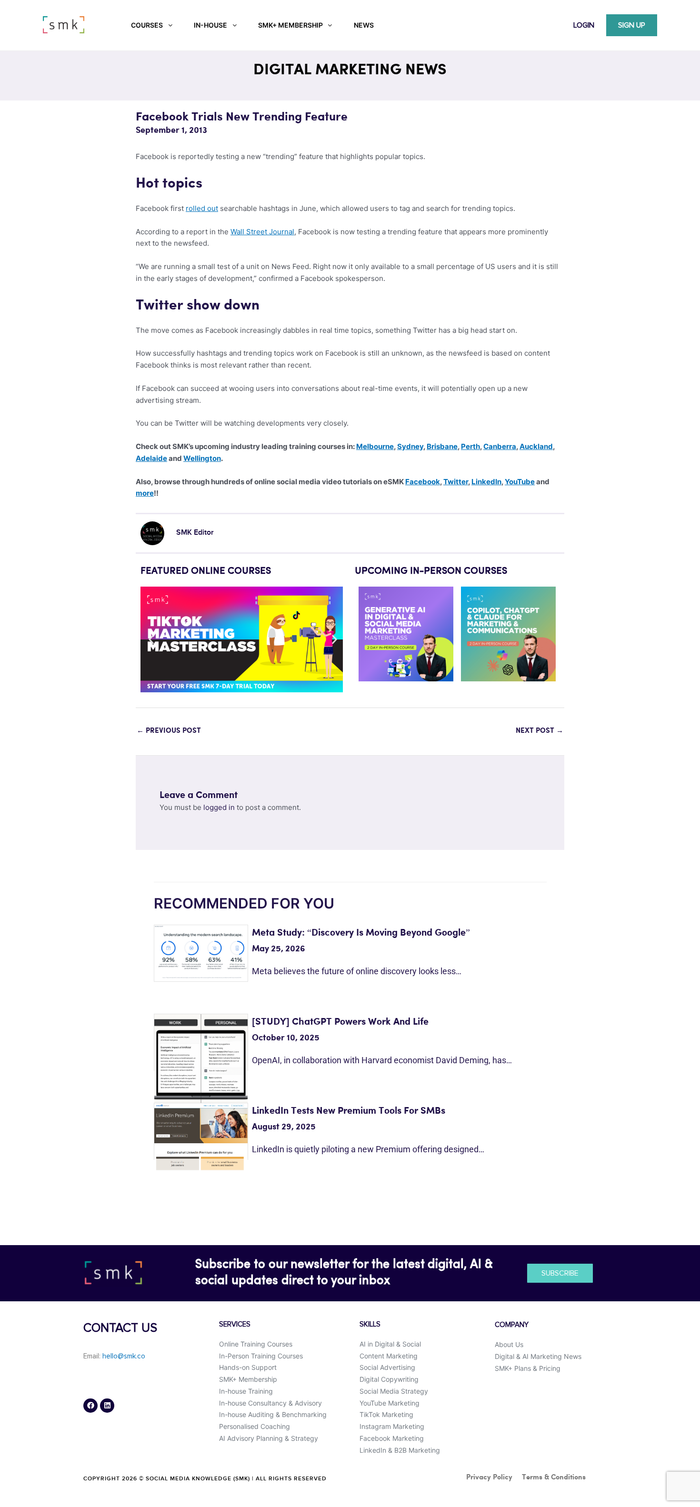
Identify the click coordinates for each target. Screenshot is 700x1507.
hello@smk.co (123, 1356)
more (145, 493)
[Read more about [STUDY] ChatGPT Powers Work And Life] (201, 1060)
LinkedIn (486, 481)
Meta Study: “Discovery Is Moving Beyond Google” (361, 933)
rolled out (202, 208)
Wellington (202, 458)
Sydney (410, 446)
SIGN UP (631, 25)
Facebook (422, 481)
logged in (219, 807)
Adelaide (151, 458)
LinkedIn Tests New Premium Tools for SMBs (348, 1111)
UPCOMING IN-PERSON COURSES (431, 571)
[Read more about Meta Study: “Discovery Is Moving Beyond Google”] (201, 951)
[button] (151, 639)
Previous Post (169, 731)
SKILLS (370, 1324)
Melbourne (375, 446)
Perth (470, 446)
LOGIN (583, 25)
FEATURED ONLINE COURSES (205, 571)
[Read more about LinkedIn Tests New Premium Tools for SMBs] (201, 1136)
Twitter (455, 481)
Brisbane (442, 446)
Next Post (539, 731)
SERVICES (234, 1324)
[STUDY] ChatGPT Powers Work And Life (340, 1022)
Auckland (536, 446)
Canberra (499, 446)
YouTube (520, 481)
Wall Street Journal (262, 231)
